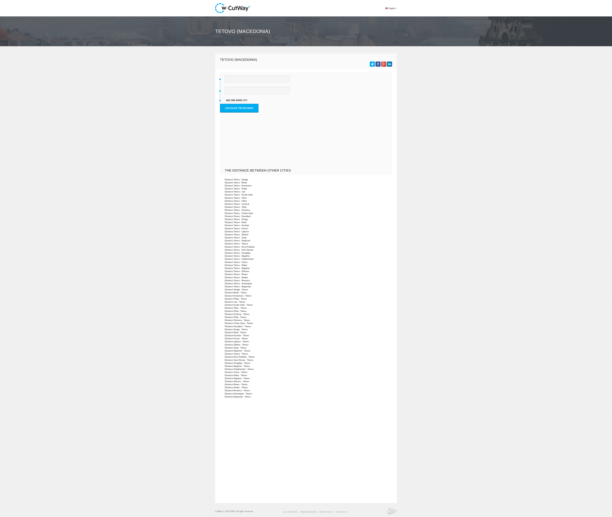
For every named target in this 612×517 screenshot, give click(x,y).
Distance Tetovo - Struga (236, 219)
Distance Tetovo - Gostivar (237, 204)
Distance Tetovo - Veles (236, 198)
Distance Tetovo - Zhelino (236, 234)
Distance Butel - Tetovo (235, 332)
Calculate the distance (239, 108)
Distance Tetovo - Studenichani (239, 259)
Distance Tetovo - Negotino (237, 256)
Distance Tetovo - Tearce (236, 243)
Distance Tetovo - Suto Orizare (239, 250)
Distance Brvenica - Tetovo (237, 390)
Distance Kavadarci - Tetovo (238, 326)
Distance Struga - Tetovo (236, 329)
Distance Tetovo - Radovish (237, 240)
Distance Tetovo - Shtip (235, 207)
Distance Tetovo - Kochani (237, 225)
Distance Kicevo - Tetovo (236, 338)
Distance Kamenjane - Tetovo (238, 393)
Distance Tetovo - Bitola (236, 182)
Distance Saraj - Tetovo (235, 348)
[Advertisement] (307, 144)
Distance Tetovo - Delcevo (237, 271)
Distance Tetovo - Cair (235, 192)
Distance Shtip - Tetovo (235, 317)
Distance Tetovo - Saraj (235, 237)
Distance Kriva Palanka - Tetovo (240, 357)
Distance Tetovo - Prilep (236, 188)
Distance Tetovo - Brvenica (237, 280)
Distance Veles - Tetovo (236, 308)
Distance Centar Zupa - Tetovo (239, 323)
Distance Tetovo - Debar (236, 265)
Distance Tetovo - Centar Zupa (239, 213)
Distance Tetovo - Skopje (236, 179)
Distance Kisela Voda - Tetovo (239, 305)
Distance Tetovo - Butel (235, 222)
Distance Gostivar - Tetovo (237, 314)
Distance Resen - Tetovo (236, 384)
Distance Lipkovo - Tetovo (237, 341)
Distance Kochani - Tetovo (237, 335)
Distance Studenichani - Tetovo (239, 369)
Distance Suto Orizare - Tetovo (239, 360)
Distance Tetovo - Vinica (236, 262)
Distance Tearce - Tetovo (236, 354)
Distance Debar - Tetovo (236, 375)
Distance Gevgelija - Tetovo (237, 363)
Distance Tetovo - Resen (236, 274)
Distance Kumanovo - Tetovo (238, 296)
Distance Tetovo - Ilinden (236, 277)
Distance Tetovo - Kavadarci (238, 216)
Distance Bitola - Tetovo (236, 292)
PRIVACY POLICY (326, 512)
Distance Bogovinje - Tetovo (238, 397)
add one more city (237, 100)
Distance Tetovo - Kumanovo (238, 185)
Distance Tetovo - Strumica (237, 210)
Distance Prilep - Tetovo (236, 299)
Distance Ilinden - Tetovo (236, 387)
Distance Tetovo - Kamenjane (238, 283)
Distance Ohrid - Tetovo (236, 311)
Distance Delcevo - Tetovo (237, 381)
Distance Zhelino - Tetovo (236, 345)
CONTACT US (341, 512)
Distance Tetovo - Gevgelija (237, 253)
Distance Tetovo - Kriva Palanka (240, 247)
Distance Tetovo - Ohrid (236, 201)
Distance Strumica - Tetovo (237, 320)
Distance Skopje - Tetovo (236, 289)
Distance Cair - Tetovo (235, 302)
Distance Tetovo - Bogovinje (238, 286)
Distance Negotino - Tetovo (237, 366)
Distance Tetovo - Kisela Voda (239, 195)
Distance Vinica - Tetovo (236, 372)
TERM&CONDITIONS (308, 512)
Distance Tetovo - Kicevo (236, 228)
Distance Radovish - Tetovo (237, 351)
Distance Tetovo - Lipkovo (237, 231)
